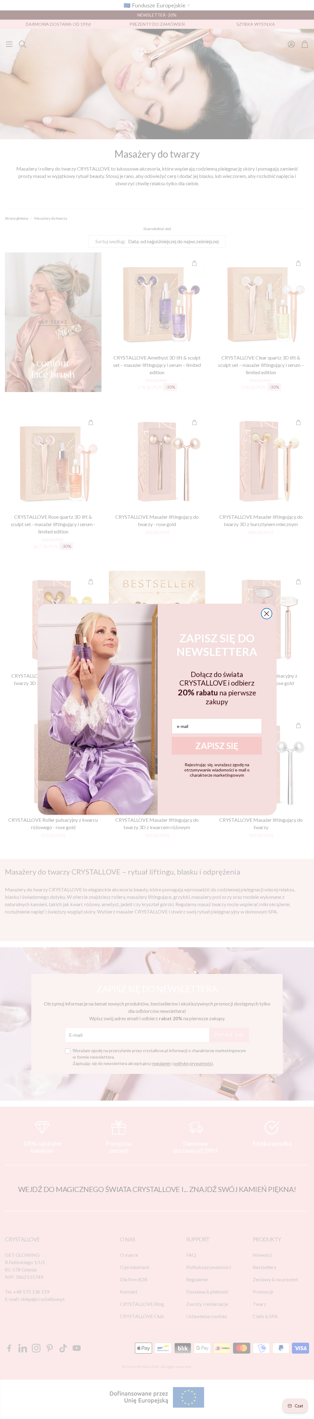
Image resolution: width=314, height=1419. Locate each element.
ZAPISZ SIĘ (216, 745)
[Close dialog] (266, 613)
